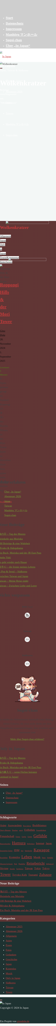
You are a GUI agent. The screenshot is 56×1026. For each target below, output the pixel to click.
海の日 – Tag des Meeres (13, 891)
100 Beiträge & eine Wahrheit (15, 900)
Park (15, 864)
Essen (9, 945)
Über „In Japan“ (12, 491)
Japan (7, 501)
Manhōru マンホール (15, 510)
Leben (26, 856)
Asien (3, 825)
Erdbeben (29, 829)
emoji (21, 830)
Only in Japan (13, 978)
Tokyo (46, 868)
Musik (36, 857)
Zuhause (45, 874)
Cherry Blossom (5, 830)
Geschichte (11, 959)
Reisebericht (36, 863)
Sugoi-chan (10, 515)
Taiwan (8, 505)
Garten (30, 836)
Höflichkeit (30, 844)
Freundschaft (7, 836)
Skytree (4, 868)
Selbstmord (50, 864)
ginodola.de (23, 1021)
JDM (16, 850)
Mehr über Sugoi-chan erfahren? (27, 739)
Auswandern (15, 825)
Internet (40, 843)
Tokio (37, 868)
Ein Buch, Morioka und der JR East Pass (21, 910)
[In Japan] (5, 56)
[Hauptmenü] (1, 68)
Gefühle (40, 835)
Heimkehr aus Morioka (12, 896)
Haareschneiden (5, 844)
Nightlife (50, 857)
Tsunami (33, 874)
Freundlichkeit (41, 830)
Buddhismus (39, 825)
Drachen (15, 830)
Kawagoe (42, 849)
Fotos (8, 950)
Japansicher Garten (6, 851)
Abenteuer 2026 (12, 496)
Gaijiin (24, 836)
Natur (44, 857)
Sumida (12, 869)
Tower (5, 874)
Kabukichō (28, 851)
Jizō (22, 851)
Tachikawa (19, 869)
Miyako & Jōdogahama (12, 905)
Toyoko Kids (19, 874)
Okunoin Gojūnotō (6, 864)
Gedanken (11, 954)
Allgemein (11, 935)
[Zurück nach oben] (1, 1000)
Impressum (11, 802)
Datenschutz (12, 797)
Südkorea (11, 982)
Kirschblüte (4, 857)
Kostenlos (14, 857)
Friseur (18, 836)
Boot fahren (27, 826)
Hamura (19, 843)
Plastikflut (22, 864)
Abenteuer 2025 (14, 926)
